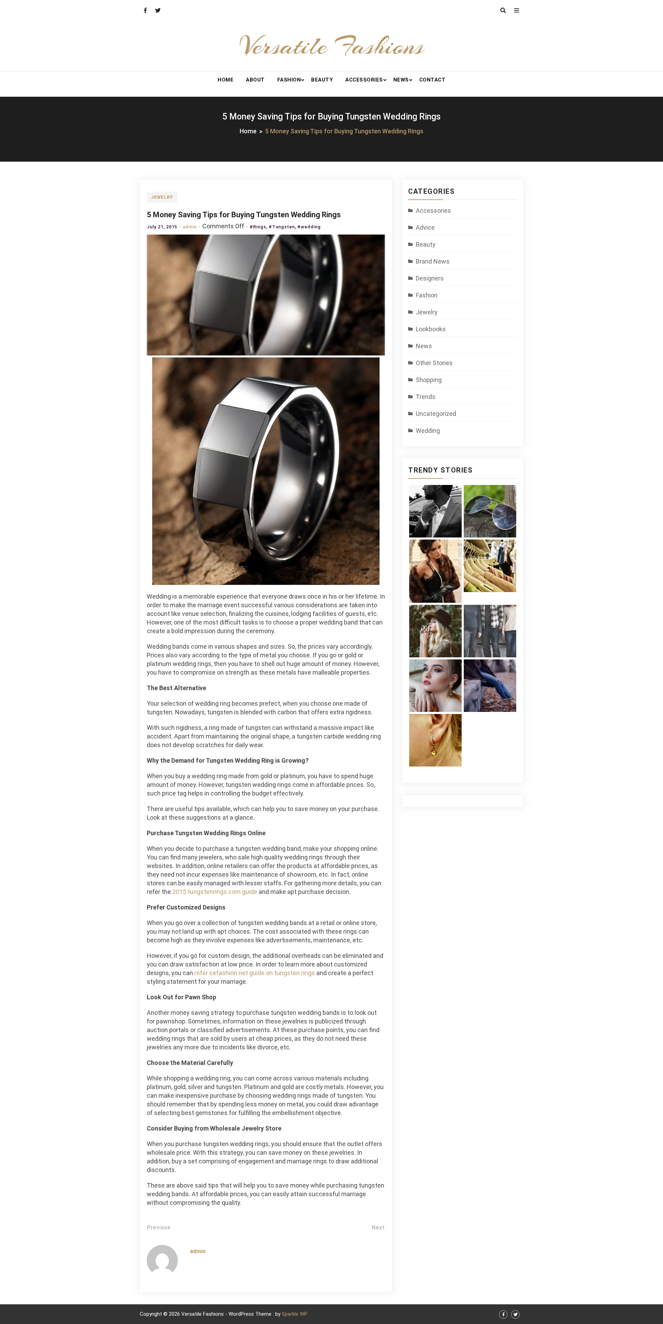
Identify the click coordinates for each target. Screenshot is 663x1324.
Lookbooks (431, 329)
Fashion (289, 80)
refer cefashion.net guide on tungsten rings (254, 973)
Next (378, 1227)
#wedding (309, 226)
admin (190, 226)
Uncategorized (436, 413)
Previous (159, 1227)
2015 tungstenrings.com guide (214, 891)
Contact (432, 80)
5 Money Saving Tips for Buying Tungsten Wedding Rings (244, 214)
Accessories (364, 80)
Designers (430, 278)
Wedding (428, 430)
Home (225, 80)
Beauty (322, 80)
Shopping (429, 379)
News (401, 80)
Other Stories (434, 362)
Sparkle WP (294, 1314)
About (255, 80)
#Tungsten (282, 226)
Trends (425, 396)
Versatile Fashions (332, 46)
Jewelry (162, 197)
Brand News (433, 261)
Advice (425, 227)
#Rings (258, 226)
